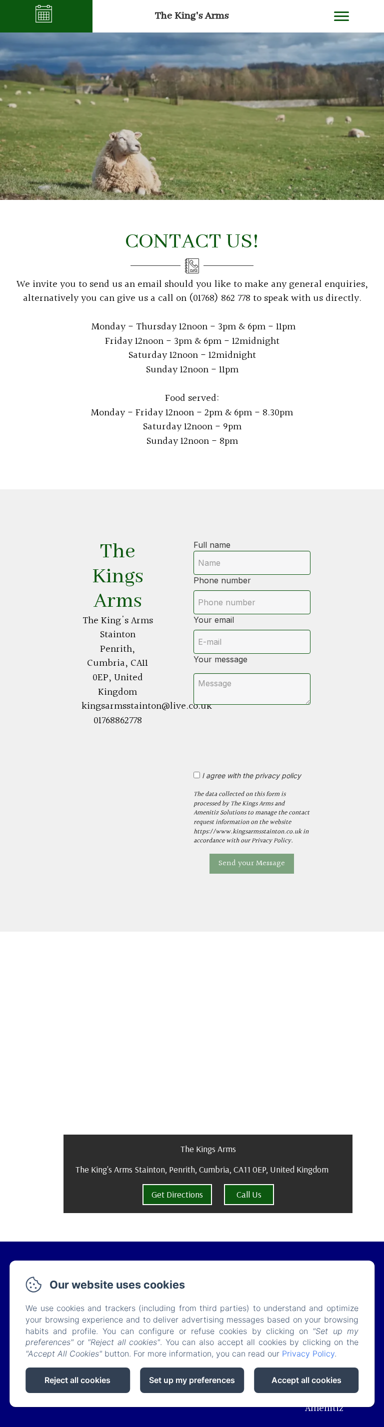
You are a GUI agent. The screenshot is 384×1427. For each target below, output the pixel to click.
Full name (212, 545)
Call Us (249, 1194)
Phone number (222, 580)
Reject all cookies (77, 1380)
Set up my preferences (192, 1380)
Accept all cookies (307, 1380)
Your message (221, 659)
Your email (214, 620)
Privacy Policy (308, 1354)
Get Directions (177, 1194)
